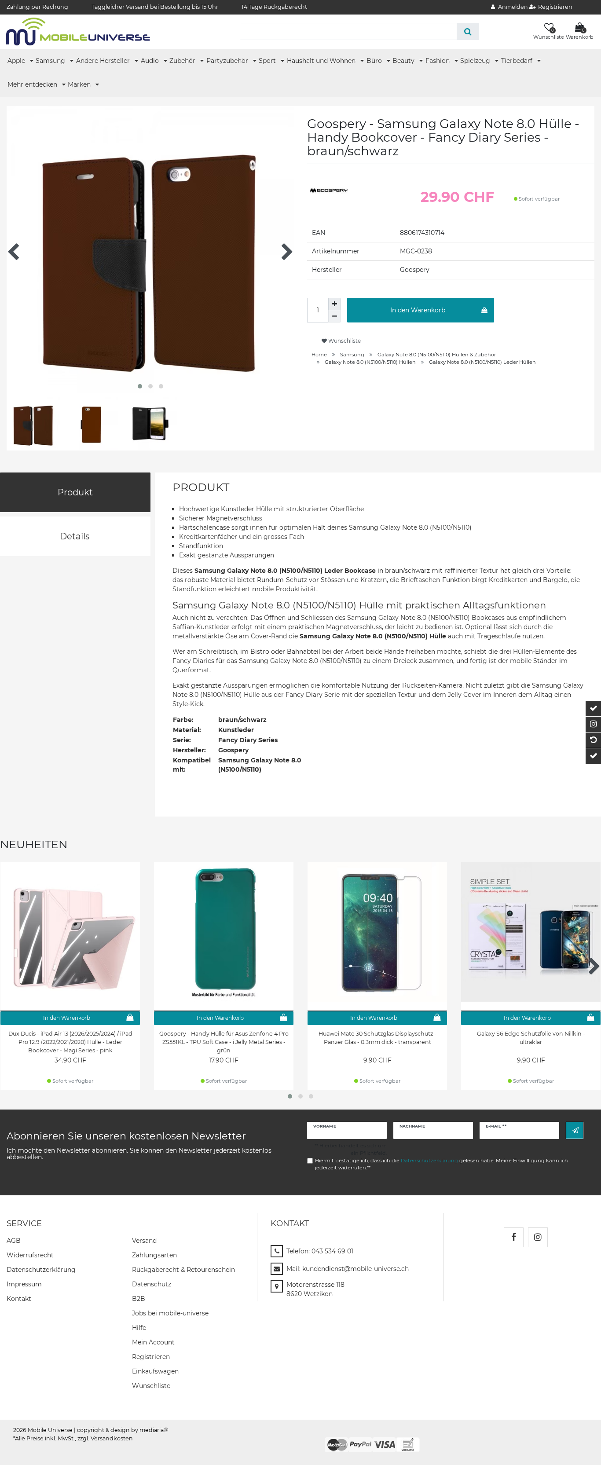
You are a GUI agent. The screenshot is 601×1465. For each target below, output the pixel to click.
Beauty (404, 61)
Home (319, 355)
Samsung (51, 61)
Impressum (24, 1284)
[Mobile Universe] (78, 31)
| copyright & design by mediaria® (121, 1430)
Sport (268, 61)
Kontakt (19, 1299)
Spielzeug (476, 61)
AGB (14, 1241)
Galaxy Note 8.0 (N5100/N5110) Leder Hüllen (482, 362)
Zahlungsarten (154, 1255)
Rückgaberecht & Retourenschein (183, 1270)
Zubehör (183, 61)
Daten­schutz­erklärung (41, 1270)
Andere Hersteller (104, 61)
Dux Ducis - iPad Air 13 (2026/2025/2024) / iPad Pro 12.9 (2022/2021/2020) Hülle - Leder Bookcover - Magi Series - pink (70, 1042)
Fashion (438, 61)
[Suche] (468, 31)
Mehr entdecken (33, 84)
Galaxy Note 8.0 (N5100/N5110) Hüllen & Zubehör (436, 355)
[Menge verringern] (334, 316)
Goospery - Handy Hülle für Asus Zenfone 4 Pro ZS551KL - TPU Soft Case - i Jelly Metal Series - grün (224, 1042)
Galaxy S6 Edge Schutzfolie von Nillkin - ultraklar (531, 1037)
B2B (138, 1299)
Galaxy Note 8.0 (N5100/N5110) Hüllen (370, 362)
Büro (375, 61)
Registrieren (151, 1357)
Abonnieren (574, 1130)
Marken (80, 84)
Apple (17, 61)
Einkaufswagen (155, 1371)
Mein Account (153, 1342)
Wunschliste (344, 340)
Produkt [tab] (75, 492)
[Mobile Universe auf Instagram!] (537, 1237)
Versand (144, 1241)
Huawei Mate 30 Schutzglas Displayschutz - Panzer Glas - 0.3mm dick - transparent (377, 1037)
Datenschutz (151, 1284)
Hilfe (139, 1328)
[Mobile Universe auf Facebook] (513, 1237)
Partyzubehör (228, 61)
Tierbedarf (517, 61)
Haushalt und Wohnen (322, 61)
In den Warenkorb (417, 310)
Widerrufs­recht (30, 1255)
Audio (151, 61)
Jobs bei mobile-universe (170, 1313)
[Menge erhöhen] (334, 304)
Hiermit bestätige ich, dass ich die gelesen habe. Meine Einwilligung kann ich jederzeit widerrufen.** (441, 1164)
